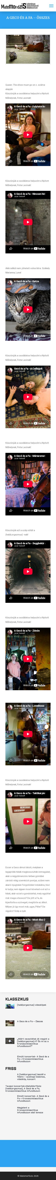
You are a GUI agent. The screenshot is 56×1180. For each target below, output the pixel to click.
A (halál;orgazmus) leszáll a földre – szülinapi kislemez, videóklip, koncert (31, 1077)
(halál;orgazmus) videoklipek (31, 1005)
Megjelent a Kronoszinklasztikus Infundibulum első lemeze (30, 1110)
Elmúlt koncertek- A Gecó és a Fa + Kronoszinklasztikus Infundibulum (33, 1059)
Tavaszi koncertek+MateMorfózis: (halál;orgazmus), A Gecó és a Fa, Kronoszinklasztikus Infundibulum (23, 1088)
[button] (51, 5)
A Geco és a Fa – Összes (30, 1021)
